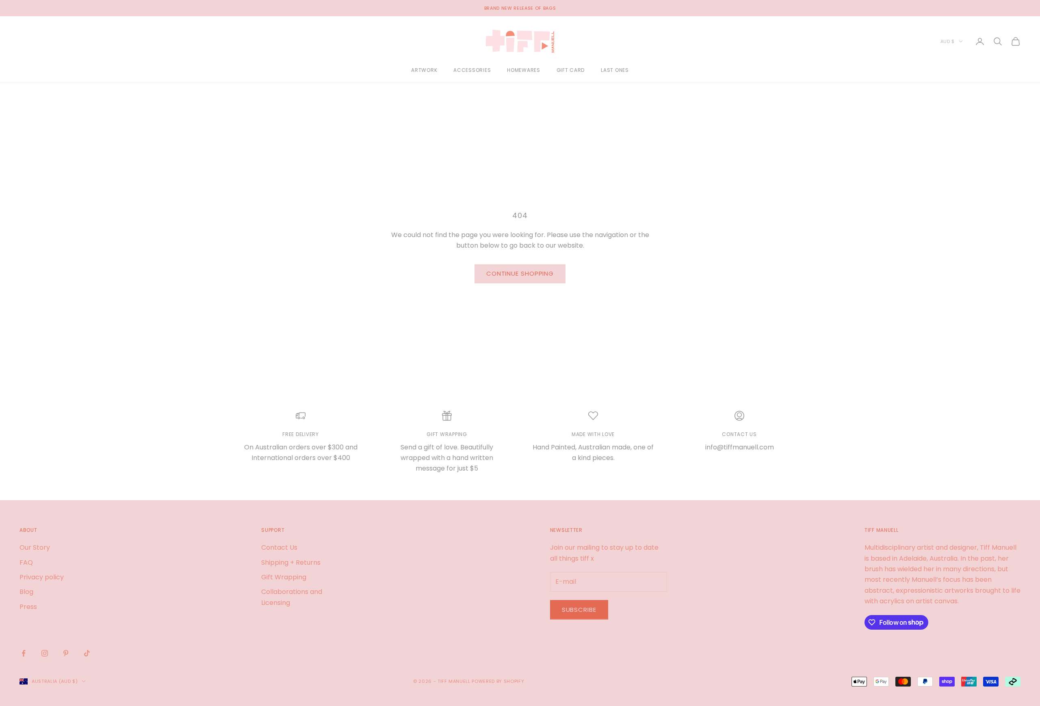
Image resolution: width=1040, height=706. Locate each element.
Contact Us (279, 547)
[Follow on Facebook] (24, 653)
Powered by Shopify (498, 681)
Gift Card (571, 70)
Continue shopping (520, 273)
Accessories (472, 70)
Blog (26, 591)
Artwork (424, 70)
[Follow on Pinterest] (66, 653)
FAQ (26, 562)
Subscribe (579, 609)
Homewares (523, 70)
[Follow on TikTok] (87, 653)
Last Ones (614, 70)
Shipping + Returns (291, 562)
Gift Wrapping (283, 577)
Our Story (35, 547)
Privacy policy (42, 577)
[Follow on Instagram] (45, 653)
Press (28, 606)
